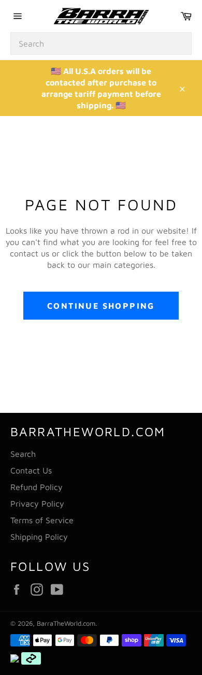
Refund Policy (36, 487)
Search (23, 453)
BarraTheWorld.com (66, 623)
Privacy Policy (37, 503)
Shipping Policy (39, 536)
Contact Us (31, 470)
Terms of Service (42, 520)
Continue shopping (101, 305)
